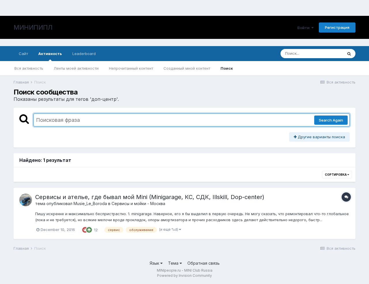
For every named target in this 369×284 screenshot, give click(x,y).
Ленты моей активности (76, 68)
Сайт (23, 53)
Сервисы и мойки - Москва (138, 203)
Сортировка (336, 174)
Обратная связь (203, 263)
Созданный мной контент (186, 68)
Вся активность (28, 68)
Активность (50, 53)
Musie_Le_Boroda (90, 203)
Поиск (227, 68)
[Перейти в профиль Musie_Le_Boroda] (25, 200)
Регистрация (337, 27)
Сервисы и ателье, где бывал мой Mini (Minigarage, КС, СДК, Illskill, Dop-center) (149, 197)
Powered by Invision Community (184, 275)
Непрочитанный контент (131, 68)
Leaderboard (84, 53)
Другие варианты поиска (321, 137)
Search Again (331, 120)
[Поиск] (349, 53)
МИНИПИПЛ (33, 27)
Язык (155, 263)
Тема (174, 263)
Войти (304, 27)
